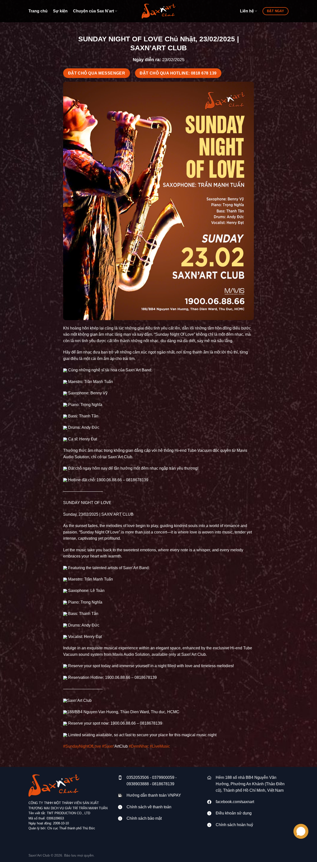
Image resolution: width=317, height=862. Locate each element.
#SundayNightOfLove (82, 746)
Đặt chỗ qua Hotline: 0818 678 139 (178, 73)
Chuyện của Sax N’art (93, 11)
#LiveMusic (160, 746)
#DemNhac (139, 746)
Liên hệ (247, 11)
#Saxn (107, 746)
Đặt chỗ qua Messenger (96, 73)
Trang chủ (38, 11)
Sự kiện (60, 11)
